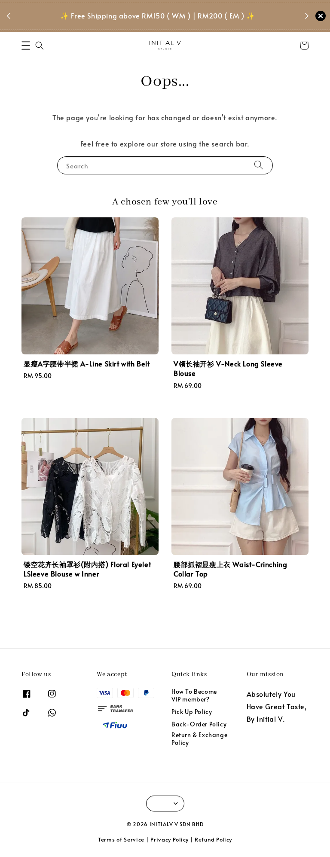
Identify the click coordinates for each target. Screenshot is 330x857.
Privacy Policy (169, 839)
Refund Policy (213, 839)
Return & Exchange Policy (199, 739)
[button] (25, 45)
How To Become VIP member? (194, 695)
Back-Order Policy (198, 724)
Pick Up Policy (191, 712)
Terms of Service (121, 839)
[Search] (258, 165)
